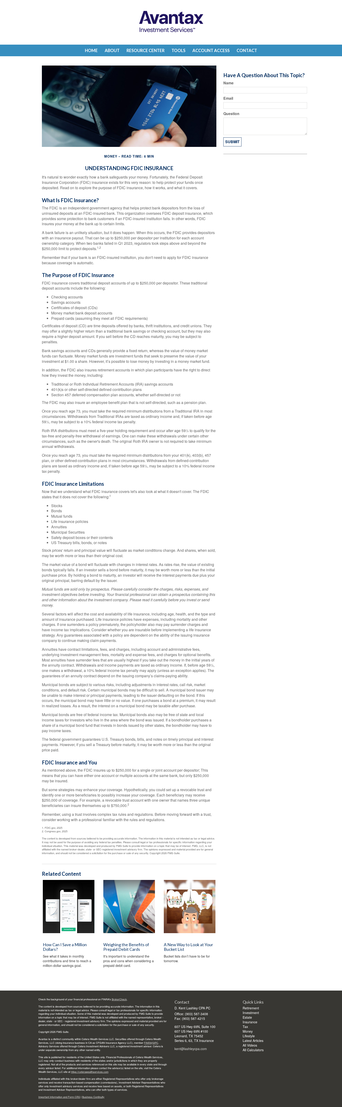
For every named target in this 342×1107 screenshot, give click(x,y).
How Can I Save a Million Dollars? (65, 947)
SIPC (155, 1042)
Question (231, 113)
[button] (112, 50)
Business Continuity (93, 1097)
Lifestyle (249, 1036)
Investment (251, 1012)
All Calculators (253, 1050)
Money (248, 1031)
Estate (247, 1017)
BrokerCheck (119, 999)
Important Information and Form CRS (59, 1097)
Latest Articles (253, 1040)
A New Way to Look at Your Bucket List (188, 947)
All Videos (250, 1045)
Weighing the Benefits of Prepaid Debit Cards (126, 947)
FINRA (148, 1042)
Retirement (251, 1008)
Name (228, 83)
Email (228, 98)
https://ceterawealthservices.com (89, 1072)
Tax (245, 1026)
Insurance (250, 1022)
